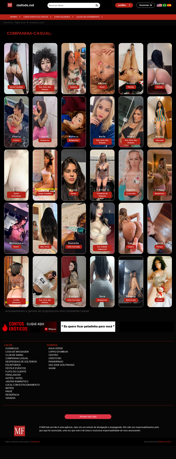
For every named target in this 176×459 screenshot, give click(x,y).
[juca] (146, 326)
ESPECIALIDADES (62, 17)
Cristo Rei (131, 194)
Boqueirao (73, 140)
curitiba (122, 5)
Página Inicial (20, 23)
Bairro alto (131, 300)
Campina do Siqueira (102, 195)
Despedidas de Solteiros (21, 361)
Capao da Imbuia (58, 352)
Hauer (102, 87)
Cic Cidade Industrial (102, 248)
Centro (16, 140)
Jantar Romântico (16, 381)
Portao (131, 87)
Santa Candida (16, 87)
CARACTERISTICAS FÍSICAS (36, 17)
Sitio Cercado (74, 247)
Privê (8, 391)
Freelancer (13, 375)
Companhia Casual (16, 358)
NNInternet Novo (164, 442)
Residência (12, 395)
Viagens (10, 398)
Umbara (73, 87)
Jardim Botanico (16, 301)
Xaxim (159, 300)
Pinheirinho (55, 361)
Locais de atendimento (88, 17)
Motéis (9, 388)
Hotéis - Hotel (14, 378)
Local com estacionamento (22, 385)
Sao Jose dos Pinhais (45, 88)
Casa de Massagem (17, 352)
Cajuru (131, 247)
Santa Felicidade (16, 195)
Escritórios (13, 365)
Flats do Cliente (15, 371)
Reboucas (45, 140)
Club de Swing (14, 355)
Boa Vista (45, 247)
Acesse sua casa (88, 416)
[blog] (29, 326)
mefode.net (35, 442)
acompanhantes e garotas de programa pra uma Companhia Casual (47, 310)
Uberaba (159, 140)
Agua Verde (55, 348)
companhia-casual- (36, 23)
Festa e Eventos (15, 368)
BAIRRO (14, 17)
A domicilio (12, 348)
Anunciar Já (145, 5)
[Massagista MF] (88, 326)
